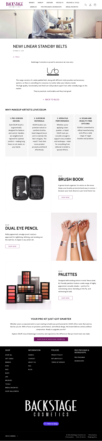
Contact (31, 359)
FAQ (29, 366)
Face (7, 369)
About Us (32, 362)
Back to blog (52, 99)
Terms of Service (58, 362)
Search (31, 355)
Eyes (7, 366)
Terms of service (81, 437)
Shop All (8, 355)
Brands (8, 362)
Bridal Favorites (11, 388)
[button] (32, 3)
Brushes (8, 380)
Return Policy (57, 359)
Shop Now (65, 197)
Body (7, 373)
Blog (30, 369)
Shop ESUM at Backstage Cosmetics (51, 339)
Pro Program (80, 357)
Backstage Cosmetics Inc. (78, 435)
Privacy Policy (57, 355)
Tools (7, 384)
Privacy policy (70, 437)
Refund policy (93, 435)
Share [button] (17, 57)
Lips (6, 377)
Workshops (79, 361)
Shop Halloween (12, 391)
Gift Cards (9, 359)
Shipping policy (92, 437)
